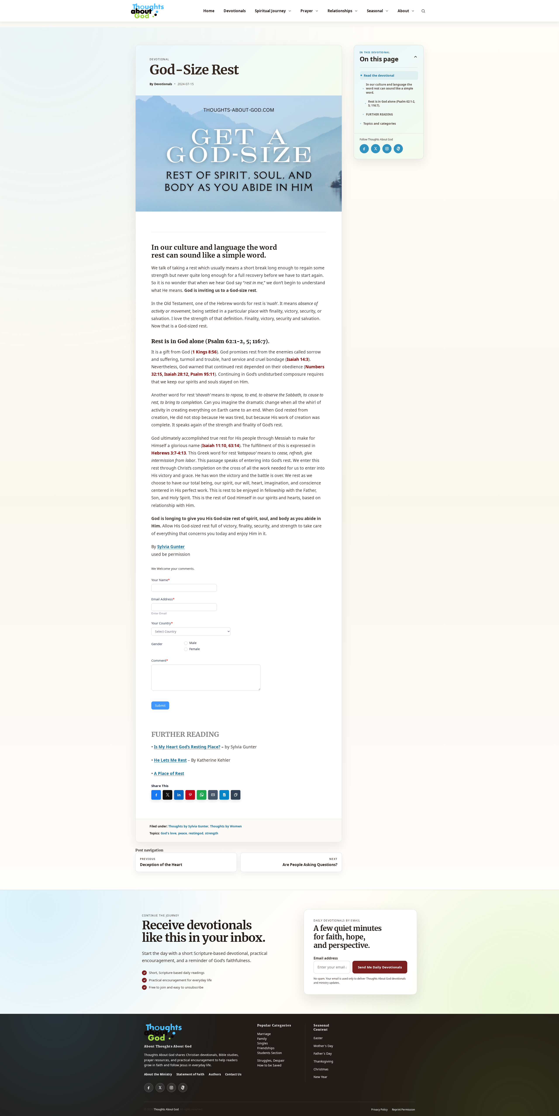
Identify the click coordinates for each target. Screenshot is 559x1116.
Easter (318, 1038)
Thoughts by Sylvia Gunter (188, 826)
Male (192, 643)
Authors (215, 1074)
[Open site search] (423, 11)
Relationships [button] (340, 10)
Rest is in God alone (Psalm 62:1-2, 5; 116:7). (391, 103)
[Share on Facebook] (156, 795)
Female (194, 649)
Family (262, 1039)
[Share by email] (213, 795)
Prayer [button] (306, 10)
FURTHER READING (379, 114)
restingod (196, 833)
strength (211, 833)
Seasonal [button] (375, 10)
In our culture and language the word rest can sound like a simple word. (389, 88)
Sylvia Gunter (171, 546)
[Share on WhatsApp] (201, 795)
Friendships (265, 1048)
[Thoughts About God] (147, 11)
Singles (262, 1043)
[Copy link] (235, 795)
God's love (168, 833)
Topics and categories (379, 123)
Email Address (162, 599)
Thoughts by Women (226, 826)
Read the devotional (379, 75)
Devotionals (235, 10)
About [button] (403, 10)
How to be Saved (269, 1065)
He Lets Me (170, 760)
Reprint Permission (403, 1109)
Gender (156, 644)
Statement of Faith (190, 1074)
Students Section (269, 1053)
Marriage (264, 1034)
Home (208, 10)
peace (182, 833)
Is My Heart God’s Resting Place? (187, 747)
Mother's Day (323, 1046)
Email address (326, 958)
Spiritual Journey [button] (270, 10)
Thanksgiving (323, 1061)
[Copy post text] (224, 795)
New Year (320, 1077)
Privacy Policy (379, 1109)
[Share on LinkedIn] (179, 795)
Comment (159, 660)
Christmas (321, 1069)
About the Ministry (158, 1074)
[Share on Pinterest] (190, 795)
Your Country (162, 623)
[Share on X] (167, 795)
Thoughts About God (166, 1109)
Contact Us (233, 1074)
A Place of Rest (169, 773)
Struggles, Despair (271, 1060)
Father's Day (323, 1053)
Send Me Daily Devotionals (380, 967)
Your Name (160, 580)
